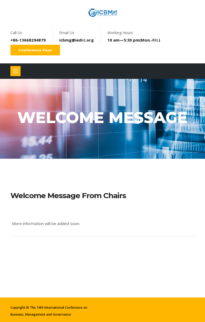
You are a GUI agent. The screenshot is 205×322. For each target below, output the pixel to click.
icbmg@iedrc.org (76, 40)
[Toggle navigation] (15, 71)
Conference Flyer (35, 50)
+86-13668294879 (28, 40)
